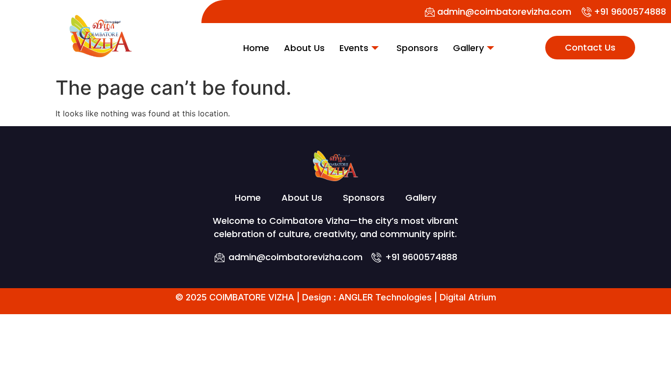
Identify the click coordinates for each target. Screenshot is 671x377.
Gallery (468, 48)
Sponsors (417, 48)
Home (256, 48)
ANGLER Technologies (385, 297)
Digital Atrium (468, 297)
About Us (304, 48)
